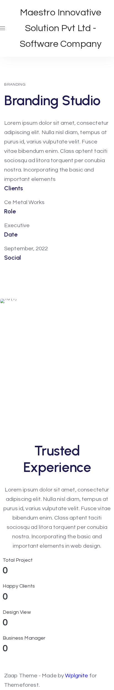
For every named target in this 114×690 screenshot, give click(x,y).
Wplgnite (77, 675)
